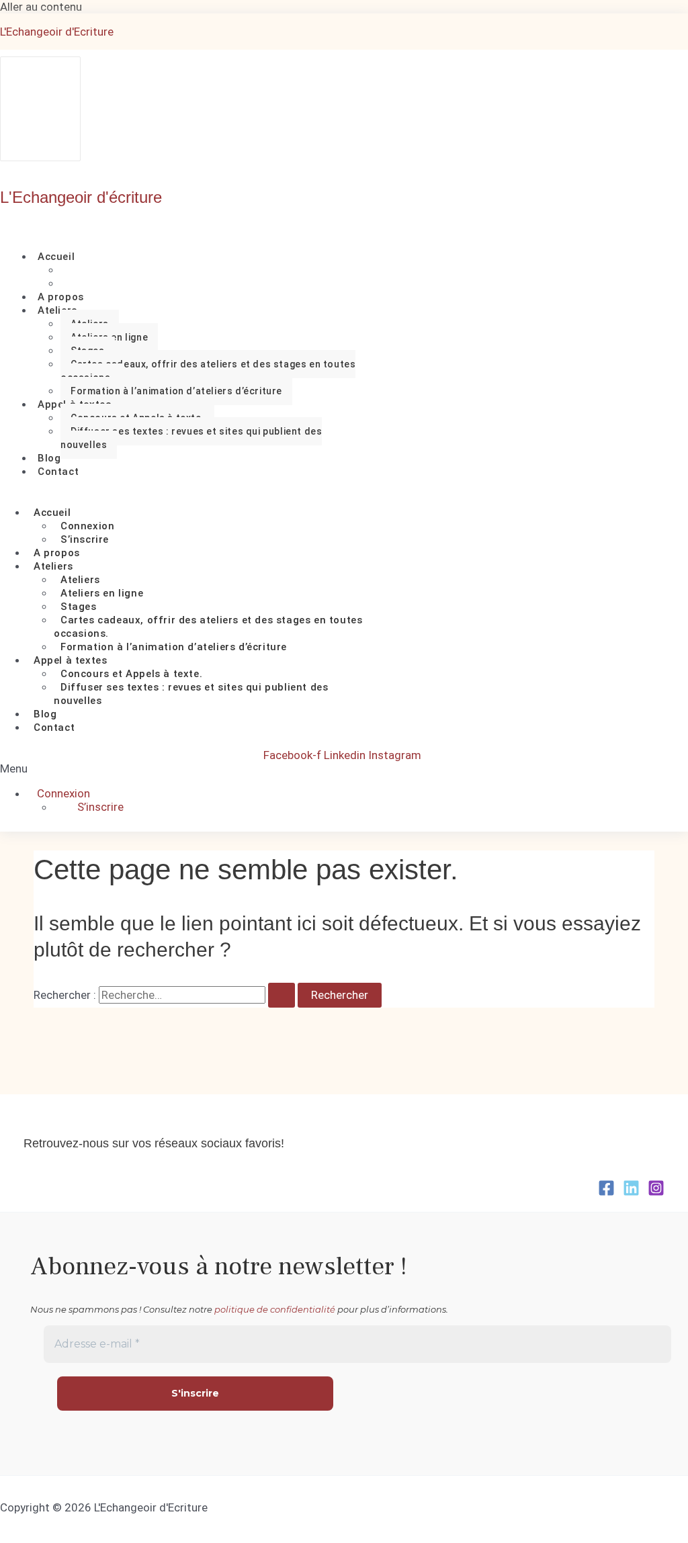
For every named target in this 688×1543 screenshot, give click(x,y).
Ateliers (57, 310)
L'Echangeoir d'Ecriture (57, 31)
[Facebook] (606, 1192)
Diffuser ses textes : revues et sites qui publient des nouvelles (191, 438)
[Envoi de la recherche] (281, 995)
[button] (132, 768)
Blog (45, 714)
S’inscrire (84, 539)
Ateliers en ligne (101, 593)
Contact (58, 472)
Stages (78, 607)
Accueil (56, 257)
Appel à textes (70, 660)
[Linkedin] (631, 1192)
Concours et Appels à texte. (131, 674)
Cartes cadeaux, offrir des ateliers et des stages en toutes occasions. (207, 371)
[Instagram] (656, 1192)
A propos (57, 553)
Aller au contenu (41, 6)
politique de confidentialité (274, 1309)
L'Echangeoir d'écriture (81, 197)
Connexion (87, 526)
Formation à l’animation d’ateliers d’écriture (176, 391)
